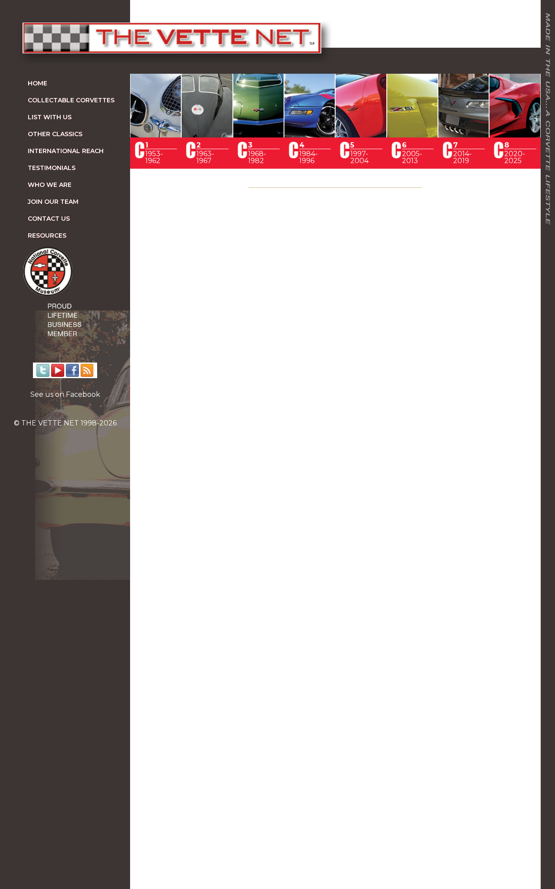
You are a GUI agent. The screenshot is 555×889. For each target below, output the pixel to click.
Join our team (53, 202)
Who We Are (50, 185)
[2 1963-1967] (206, 135)
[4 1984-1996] (309, 135)
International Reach (66, 151)
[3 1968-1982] (258, 135)
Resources (47, 235)
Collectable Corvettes (71, 100)
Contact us (49, 218)
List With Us (50, 117)
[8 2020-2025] (514, 135)
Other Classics (55, 134)
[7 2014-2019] (463, 135)
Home (37, 83)
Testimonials (51, 168)
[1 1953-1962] (155, 135)
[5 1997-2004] (360, 135)
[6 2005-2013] (412, 135)
